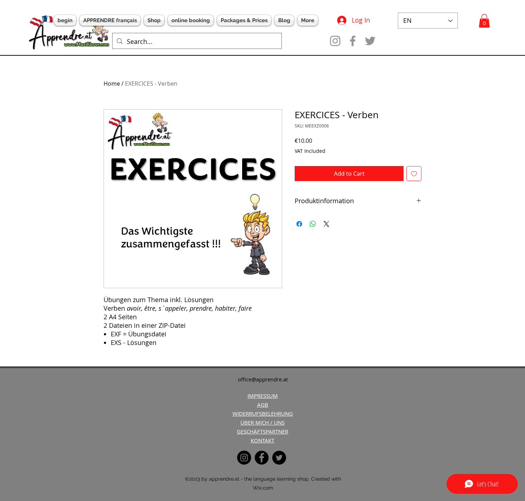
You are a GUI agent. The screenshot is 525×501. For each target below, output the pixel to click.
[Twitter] (370, 41)
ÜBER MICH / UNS (262, 422)
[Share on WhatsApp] (313, 224)
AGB (262, 404)
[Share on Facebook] (299, 224)
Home (112, 83)
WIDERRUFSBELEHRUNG (262, 413)
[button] (484, 20)
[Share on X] (326, 224)
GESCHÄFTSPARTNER (262, 431)
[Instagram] (335, 41)
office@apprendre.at (263, 379)
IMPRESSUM (263, 395)
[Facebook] (353, 41)
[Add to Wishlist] (413, 173)
